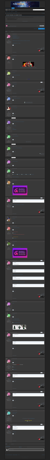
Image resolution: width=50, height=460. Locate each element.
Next (8, 31)
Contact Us (25, 456)
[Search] (44, 9)
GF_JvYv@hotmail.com (32, 418)
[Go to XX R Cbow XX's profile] (8, 303)
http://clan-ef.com (14, 129)
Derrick (9, 313)
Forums (7, 11)
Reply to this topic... (12, 449)
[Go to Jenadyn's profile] (8, 148)
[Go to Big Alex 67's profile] (8, 361)
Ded (9, 168)
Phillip (9, 241)
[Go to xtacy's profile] (8, 98)
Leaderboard (16, 11)
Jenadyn (9, 146)
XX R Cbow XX (9, 301)
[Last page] (9, 31)
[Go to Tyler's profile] (6, 26)
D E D (9, 159)
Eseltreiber (9, 55)
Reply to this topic (41, 28)
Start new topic (35, 28)
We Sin (10, 103)
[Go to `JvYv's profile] (8, 413)
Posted (14, 55)
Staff (9, 11)
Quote (14, 59)
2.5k (9, 319)
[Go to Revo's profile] (8, 108)
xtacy (9, 96)
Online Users (12, 11)
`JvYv (9, 410)
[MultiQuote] (13, 45)
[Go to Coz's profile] (8, 228)
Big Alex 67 (9, 358)
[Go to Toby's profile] (8, 219)
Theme (22, 456)
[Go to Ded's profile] (8, 170)
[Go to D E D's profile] (8, 161)
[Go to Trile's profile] (8, 122)
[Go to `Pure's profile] (8, 182)
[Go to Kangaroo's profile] (8, 136)
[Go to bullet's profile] (8, 73)
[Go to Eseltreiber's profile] (8, 57)
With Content (10, 90)
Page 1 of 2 (12, 31)
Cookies (28, 456)
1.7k (9, 88)
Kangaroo (8, 134)
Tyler (9, 34)
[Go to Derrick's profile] (8, 315)
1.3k (9, 140)
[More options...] (43, 55)
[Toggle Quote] (13, 262)
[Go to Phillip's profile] (8, 243)
